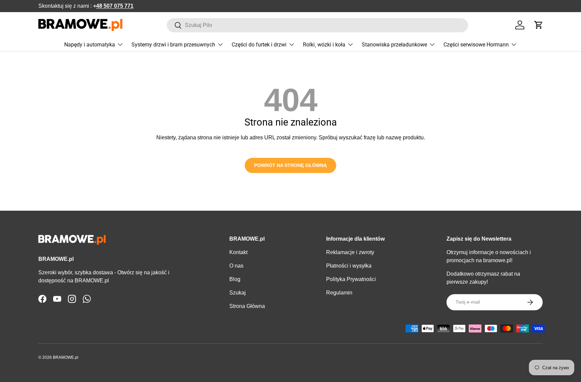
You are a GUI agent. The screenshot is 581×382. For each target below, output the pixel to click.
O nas (236, 266)
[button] (538, 25)
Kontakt (238, 252)
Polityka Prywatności (351, 279)
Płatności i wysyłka (349, 266)
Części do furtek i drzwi (259, 44)
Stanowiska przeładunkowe (394, 44)
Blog (234, 279)
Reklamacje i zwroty (350, 252)
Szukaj (237, 293)
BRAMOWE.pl (65, 357)
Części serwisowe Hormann (476, 44)
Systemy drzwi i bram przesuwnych (173, 44)
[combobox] (317, 25)
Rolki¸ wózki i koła (324, 44)
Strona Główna (247, 306)
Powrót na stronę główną (290, 165)
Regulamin (339, 293)
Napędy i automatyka (89, 44)
